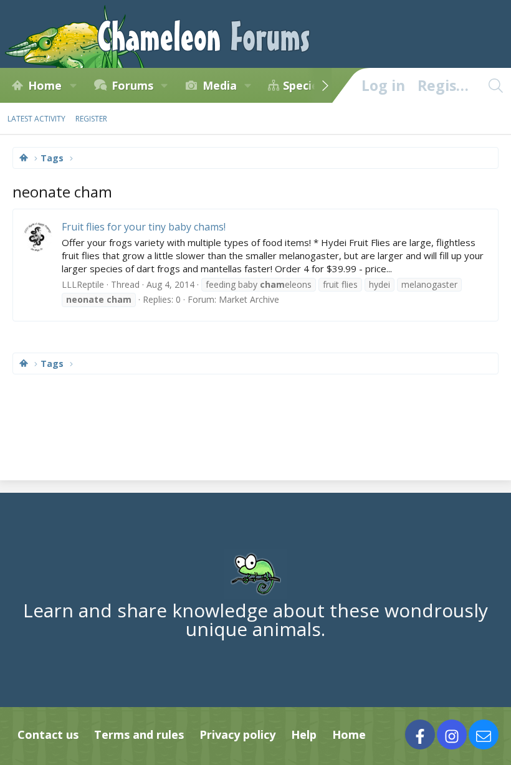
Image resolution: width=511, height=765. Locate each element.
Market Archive (249, 299)
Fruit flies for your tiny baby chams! (144, 227)
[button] (73, 85)
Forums (132, 85)
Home (45, 85)
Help (304, 734)
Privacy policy (237, 734)
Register (91, 118)
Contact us (48, 734)
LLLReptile (83, 284)
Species (303, 85)
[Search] (495, 85)
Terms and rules (139, 734)
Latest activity (36, 118)
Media (220, 85)
